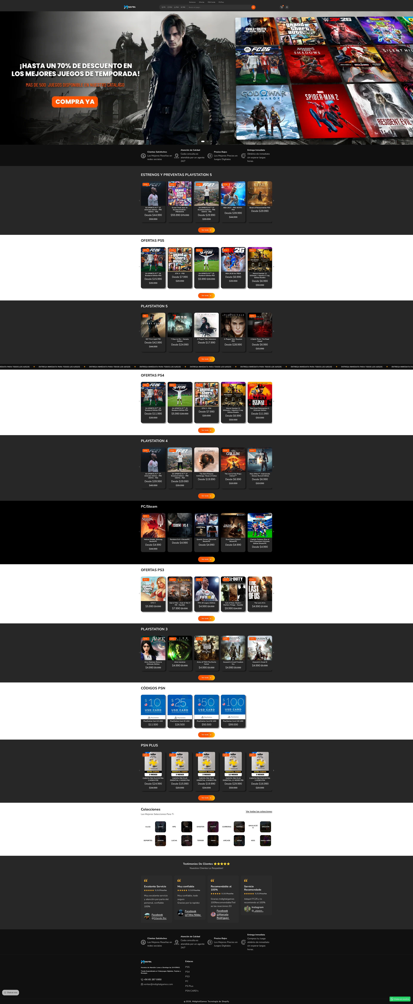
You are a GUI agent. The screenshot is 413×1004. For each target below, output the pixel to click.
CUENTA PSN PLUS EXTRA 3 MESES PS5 (153, 779)
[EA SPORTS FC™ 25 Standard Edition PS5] (206, 259)
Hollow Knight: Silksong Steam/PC (153, 540)
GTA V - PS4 (206, 408)
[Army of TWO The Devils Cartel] (206, 648)
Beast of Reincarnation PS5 (260, 208)
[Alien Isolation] (180, 648)
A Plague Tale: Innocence (206, 339)
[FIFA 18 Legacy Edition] (206, 588)
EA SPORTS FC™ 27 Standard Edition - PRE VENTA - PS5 (206, 210)
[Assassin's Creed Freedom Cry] (233, 648)
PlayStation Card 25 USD (180, 721)
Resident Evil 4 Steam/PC (180, 539)
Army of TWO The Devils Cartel (206, 663)
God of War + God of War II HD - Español (180, 604)
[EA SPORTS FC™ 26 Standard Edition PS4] (153, 394)
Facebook (157, 914)
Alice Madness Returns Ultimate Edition (153, 663)
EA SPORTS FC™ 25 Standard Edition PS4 (180, 409)
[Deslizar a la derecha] (273, 200)
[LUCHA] (180, 840)
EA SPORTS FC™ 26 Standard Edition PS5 (153, 274)
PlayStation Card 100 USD (233, 721)
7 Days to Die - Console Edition (180, 340)
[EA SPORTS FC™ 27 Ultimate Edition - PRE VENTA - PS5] (153, 193)
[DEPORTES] (154, 840)
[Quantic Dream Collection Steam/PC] (206, 525)
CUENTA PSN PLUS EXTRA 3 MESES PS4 (259, 779)
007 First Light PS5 (153, 339)
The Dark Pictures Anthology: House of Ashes (206, 475)
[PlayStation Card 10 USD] (153, 707)
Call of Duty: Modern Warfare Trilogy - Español (233, 604)
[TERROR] (206, 840)
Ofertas (201, 2)
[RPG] (180, 826)
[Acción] (154, 826)
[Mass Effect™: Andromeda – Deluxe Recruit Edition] (260, 459)
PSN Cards (211, 2)
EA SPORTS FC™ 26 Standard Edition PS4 (153, 409)
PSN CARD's (191, 990)
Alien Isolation (179, 662)
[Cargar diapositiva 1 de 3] (203, 141)
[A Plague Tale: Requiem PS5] (233, 325)
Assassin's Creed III (260, 662)
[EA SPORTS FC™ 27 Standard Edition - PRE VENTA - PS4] (180, 459)
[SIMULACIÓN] (259, 826)
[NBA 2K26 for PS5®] (233, 259)
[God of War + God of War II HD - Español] (180, 588)
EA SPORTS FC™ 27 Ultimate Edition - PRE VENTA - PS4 (153, 476)
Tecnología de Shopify (218, 1001)
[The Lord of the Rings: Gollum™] (233, 459)
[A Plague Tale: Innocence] (206, 325)
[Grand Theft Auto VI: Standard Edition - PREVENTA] (180, 193)
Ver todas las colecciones (259, 811)
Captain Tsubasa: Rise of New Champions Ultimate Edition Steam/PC (260, 541)
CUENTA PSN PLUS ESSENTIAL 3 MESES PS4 (180, 779)
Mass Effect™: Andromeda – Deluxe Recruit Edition (260, 475)
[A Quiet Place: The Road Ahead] (260, 325)
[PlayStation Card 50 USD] (206, 707)
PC (165, 7)
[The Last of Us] (260, 588)
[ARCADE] (233, 840)
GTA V (153, 603)
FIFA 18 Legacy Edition (206, 603)
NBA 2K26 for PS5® (233, 273)
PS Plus (221, 2)
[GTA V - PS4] (206, 394)
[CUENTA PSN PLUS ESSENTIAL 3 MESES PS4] (180, 764)
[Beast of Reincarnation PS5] (260, 193)
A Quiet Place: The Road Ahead (260, 340)
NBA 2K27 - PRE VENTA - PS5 (233, 209)
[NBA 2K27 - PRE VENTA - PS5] (233, 193)
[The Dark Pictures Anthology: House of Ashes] (206, 459)
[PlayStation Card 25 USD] (180, 707)
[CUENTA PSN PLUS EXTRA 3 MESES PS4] (260, 764)
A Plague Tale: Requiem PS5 (233, 340)
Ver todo (205, 230)
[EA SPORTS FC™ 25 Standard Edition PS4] (180, 394)
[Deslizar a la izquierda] (139, 200)
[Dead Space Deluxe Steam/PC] (233, 525)
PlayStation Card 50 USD (206, 721)
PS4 (177, 7)
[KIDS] (259, 840)
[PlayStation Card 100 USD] (233, 707)
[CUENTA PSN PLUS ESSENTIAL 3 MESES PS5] (206, 764)
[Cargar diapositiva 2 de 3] (207, 141)
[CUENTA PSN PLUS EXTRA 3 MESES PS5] (153, 764)
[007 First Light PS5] (153, 325)
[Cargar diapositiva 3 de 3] (211, 141)
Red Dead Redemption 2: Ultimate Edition (259, 409)
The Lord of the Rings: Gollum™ (233, 475)
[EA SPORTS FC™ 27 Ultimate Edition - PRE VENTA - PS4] (153, 459)
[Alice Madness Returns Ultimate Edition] (153, 648)
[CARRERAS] (233, 826)
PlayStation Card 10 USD (153, 721)
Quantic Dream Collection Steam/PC (206, 540)
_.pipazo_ (258, 910)
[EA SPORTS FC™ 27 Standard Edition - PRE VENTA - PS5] (206, 193)
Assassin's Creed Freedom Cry (233, 663)
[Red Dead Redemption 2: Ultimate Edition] (260, 394)
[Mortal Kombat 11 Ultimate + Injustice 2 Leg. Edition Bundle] (260, 259)
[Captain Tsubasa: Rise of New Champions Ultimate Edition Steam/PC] (260, 525)
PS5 (184, 7)
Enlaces (189, 961)
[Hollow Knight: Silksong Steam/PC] (153, 525)
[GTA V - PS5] (180, 259)
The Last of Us (259, 603)
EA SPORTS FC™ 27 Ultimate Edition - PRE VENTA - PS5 (153, 210)
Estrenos (192, 2)
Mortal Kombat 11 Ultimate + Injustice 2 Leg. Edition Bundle (260, 275)
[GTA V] (153, 588)
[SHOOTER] (206, 826)
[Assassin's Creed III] (260, 648)
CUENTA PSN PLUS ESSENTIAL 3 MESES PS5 (206, 779)
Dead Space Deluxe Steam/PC (233, 540)
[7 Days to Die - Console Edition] (180, 325)
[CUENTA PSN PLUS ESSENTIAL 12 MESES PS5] (233, 764)
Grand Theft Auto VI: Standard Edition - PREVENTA (180, 210)
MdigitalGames (199, 1001)
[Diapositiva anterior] (196, 141)
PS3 (171, 7)
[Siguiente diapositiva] (217, 141)
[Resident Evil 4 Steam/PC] (180, 525)
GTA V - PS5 (180, 273)
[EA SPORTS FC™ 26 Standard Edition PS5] (153, 259)
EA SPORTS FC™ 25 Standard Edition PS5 (206, 274)
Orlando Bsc (160, 918)
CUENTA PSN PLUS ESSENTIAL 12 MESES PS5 (233, 779)
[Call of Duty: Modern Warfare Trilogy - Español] (233, 588)
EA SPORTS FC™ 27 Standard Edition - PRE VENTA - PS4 (180, 476)
